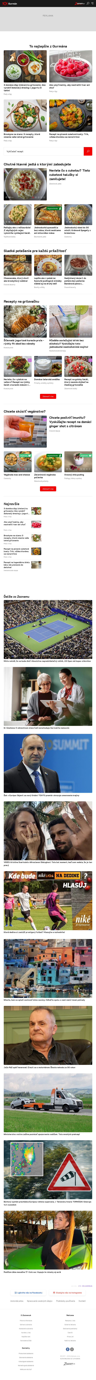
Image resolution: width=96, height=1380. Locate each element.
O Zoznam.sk (26, 1315)
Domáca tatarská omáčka (47, 379)
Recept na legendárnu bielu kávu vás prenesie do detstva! (17, 565)
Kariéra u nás (25, 1333)
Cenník (70, 1333)
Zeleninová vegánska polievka (45, 476)
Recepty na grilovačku (21, 301)
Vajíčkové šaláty (10, 237)
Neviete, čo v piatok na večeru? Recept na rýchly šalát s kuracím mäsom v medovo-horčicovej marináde (17, 382)
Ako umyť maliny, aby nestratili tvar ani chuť (69, 86)
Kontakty (26, 1348)
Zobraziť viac (48, 396)
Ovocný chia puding (74, 474)
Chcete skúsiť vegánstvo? (25, 411)
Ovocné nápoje (54, 431)
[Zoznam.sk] (70, 1365)
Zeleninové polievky (41, 481)
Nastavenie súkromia (26, 1329)
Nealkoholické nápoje (11, 570)
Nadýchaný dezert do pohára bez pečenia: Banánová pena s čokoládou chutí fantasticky (75, 281)
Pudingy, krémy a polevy (73, 478)
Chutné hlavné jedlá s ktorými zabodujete (37, 164)
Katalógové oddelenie (26, 1361)
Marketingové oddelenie (26, 1365)
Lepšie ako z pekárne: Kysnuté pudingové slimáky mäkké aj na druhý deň (48, 281)
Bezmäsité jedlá (40, 237)
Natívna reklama (70, 1341)
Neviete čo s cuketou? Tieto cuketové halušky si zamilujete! (69, 174)
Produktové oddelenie (26, 1353)
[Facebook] (68, 1349)
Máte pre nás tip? (26, 1369)
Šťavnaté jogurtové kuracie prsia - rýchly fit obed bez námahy (24, 342)
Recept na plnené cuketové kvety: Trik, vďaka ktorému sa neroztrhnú (69, 135)
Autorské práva (16, 1301)
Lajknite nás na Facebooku (30, 1292)
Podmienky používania (65, 1301)
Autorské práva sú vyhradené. (70, 1359)
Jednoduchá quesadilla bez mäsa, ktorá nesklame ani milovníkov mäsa (47, 230)
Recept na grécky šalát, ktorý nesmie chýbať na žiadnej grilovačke (76, 382)
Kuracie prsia (8, 347)
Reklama (70, 1315)
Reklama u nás (70, 1321)
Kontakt (82, 1301)
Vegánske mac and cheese (17, 474)
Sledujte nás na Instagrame (69, 1292)
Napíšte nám (26, 1337)
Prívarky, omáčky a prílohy (43, 383)
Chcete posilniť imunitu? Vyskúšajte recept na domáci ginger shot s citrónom (70, 421)
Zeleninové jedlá (55, 184)
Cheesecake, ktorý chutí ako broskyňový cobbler (16, 279)
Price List (70, 1337)
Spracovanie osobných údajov (39, 1301)
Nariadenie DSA (25, 1341)
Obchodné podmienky (70, 1329)
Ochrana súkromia (26, 1325)
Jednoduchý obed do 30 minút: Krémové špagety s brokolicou (77, 230)
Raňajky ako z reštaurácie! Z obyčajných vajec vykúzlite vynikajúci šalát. (17, 230)
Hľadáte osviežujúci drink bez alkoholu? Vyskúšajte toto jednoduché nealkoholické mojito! (68, 343)
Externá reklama (70, 1325)
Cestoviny (68, 237)
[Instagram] (72, 1349)
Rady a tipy (8, 94)
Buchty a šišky (39, 287)
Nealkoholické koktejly (57, 351)
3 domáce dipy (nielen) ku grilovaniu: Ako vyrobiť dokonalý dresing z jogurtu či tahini (25, 87)
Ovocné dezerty (9, 284)
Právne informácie (26, 1321)
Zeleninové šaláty (70, 388)
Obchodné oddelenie (26, 1357)
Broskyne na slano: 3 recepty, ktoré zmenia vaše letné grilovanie (22, 135)
